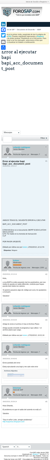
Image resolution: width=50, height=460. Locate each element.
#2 (46, 274)
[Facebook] (3, 29)
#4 (46, 359)
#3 (46, 320)
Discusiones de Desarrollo (26, 29)
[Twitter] (3, 35)
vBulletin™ (35, 454)
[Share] (3, 47)
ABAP (39, 29)
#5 (46, 402)
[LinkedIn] (3, 24)
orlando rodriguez (21, 147)
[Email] (3, 42)
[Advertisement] (25, 97)
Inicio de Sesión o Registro (36, 2)
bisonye (17, 388)
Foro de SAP (10, 29)
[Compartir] (45, 155)
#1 (46, 161)
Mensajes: (35, 154)
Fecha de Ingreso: (20, 154)
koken (25, 247)
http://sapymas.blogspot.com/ (13, 422)
